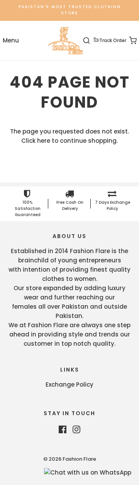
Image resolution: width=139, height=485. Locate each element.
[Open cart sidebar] (128, 40)
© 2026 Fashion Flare (69, 459)
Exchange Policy (69, 384)
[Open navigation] (10, 40)
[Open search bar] (91, 40)
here (43, 141)
